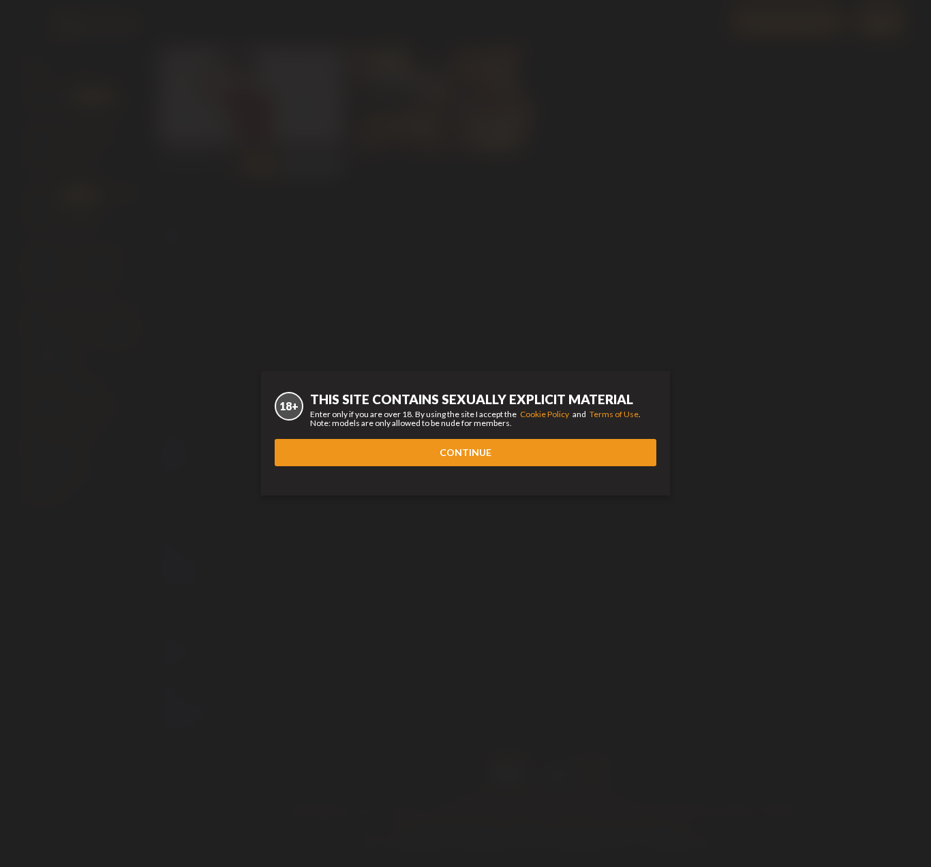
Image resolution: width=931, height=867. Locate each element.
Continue (465, 452)
